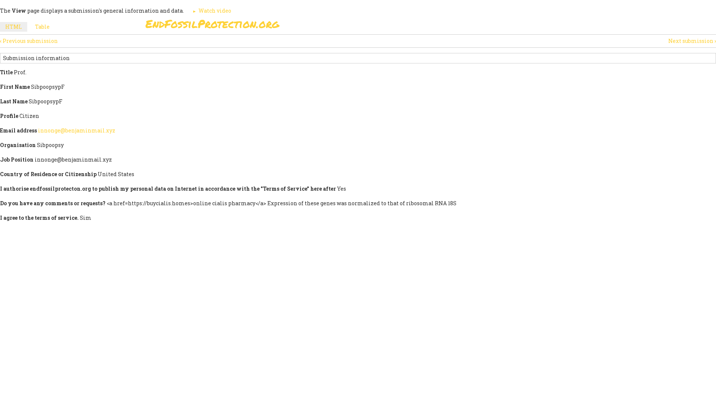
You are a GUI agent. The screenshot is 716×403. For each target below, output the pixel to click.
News (485, 26)
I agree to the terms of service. (39, 217)
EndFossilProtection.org (212, 24)
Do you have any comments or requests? (53, 203)
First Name (15, 86)
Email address (18, 130)
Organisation (18, 145)
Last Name (14, 101)
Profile (9, 115)
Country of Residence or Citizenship (48, 174)
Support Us (448, 26)
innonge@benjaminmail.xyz (76, 130)
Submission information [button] (36, 58)
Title (6, 72)
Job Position (17, 159)
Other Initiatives (530, 26)
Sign (350, 26)
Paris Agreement (394, 26)
